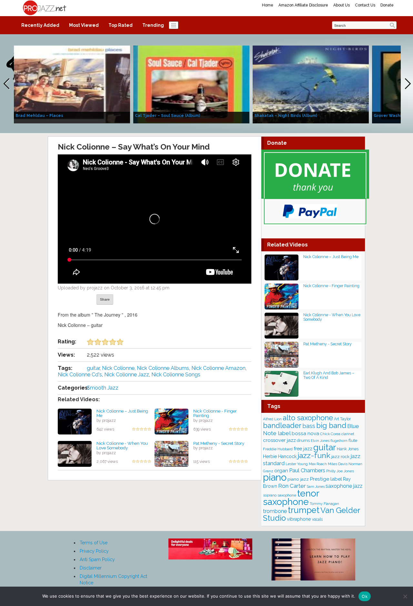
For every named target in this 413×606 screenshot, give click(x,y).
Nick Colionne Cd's (80, 374)
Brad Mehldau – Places (39, 115)
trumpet (303, 510)
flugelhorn (339, 441)
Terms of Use (93, 542)
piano (275, 477)
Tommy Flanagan (324, 504)
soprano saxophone (279, 495)
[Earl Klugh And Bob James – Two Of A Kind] (281, 383)
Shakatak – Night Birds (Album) (285, 115)
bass (308, 426)
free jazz (303, 448)
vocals (317, 519)
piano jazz (298, 479)
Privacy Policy (94, 551)
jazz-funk (313, 455)
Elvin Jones (320, 441)
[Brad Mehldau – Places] (72, 84)
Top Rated (120, 25)
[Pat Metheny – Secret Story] (171, 453)
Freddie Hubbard (278, 449)
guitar (93, 368)
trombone (275, 511)
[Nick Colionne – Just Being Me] (75, 420)
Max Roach (318, 464)
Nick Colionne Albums (163, 368)
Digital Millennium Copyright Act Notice (113, 579)
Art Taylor (342, 418)
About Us (341, 5)
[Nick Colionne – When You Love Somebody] (75, 453)
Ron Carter (292, 486)
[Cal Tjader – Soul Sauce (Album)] (191, 84)
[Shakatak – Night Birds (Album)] (311, 84)
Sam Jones (316, 487)
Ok (365, 596)
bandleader (282, 426)
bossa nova (305, 433)
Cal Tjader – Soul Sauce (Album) (167, 115)
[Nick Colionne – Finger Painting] (171, 420)
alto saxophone (308, 417)
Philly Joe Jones (340, 471)
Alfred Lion (272, 419)
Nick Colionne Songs (175, 374)
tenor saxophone (291, 497)
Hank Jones (347, 448)
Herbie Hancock (280, 456)
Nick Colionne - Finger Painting (215, 413)
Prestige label (326, 479)
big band (331, 425)
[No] (405, 596)
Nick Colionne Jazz (126, 374)
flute (352, 440)
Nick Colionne (118, 368)
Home (267, 5)
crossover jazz (279, 440)
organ (281, 470)
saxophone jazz (344, 486)
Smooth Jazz (102, 388)
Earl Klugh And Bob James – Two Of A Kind (328, 375)
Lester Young (297, 464)
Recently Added (40, 25)
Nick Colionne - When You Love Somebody (122, 446)
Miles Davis (338, 464)
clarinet (347, 434)
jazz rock (340, 456)
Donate (387, 5)
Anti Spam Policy (97, 559)
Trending (153, 25)
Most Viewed (84, 25)
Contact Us (365, 5)
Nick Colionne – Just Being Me (122, 413)
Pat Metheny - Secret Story (218, 443)
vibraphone (299, 519)
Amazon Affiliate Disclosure (303, 5)
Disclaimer (91, 567)
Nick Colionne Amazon (218, 368)
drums (303, 440)
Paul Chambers (307, 470)
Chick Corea (330, 434)
